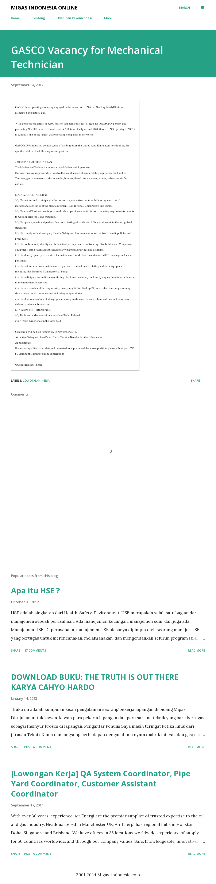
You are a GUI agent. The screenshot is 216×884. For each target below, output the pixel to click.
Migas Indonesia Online (44, 7)
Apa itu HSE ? (35, 590)
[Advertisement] (108, 537)
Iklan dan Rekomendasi (74, 18)
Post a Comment (37, 747)
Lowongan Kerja (36, 380)
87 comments (35, 650)
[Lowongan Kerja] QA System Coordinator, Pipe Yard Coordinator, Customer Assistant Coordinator (100, 783)
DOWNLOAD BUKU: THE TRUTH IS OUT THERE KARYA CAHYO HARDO (94, 682)
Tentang (38, 18)
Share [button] (195, 380)
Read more (196, 650)
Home (15, 18)
